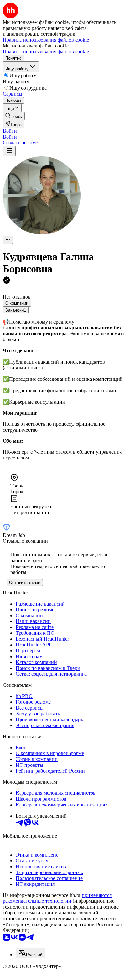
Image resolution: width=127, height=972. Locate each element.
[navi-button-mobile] (9, 151)
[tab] (17, 303)
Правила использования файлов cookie (46, 51)
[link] (14, 116)
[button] (10, 131)
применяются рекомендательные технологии (57, 898)
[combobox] (30, 953)
